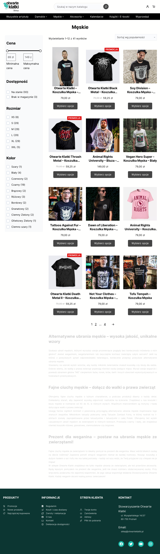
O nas (49, 517)
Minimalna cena (12, 66)
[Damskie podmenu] (46, 16)
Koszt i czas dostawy (56, 509)
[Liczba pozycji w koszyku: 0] (154, 6)
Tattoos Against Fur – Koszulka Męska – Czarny (65, 229)
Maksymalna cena (31, 66)
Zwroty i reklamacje (56, 513)
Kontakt (50, 520)
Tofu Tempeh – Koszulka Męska (140, 296)
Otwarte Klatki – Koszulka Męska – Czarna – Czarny (65, 92)
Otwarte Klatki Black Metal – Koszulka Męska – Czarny (102, 92)
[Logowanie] (147, 6)
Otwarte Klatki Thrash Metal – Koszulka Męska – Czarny (65, 160)
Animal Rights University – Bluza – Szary (103, 160)
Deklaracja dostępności (57, 524)
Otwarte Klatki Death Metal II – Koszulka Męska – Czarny (65, 298)
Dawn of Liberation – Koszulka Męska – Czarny (103, 229)
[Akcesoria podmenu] (83, 16)
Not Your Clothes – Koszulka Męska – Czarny (102, 298)
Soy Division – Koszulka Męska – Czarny (140, 92)
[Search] (106, 6)
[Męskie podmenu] (63, 16)
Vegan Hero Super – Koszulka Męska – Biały (140, 158)
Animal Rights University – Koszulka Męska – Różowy (140, 229)
